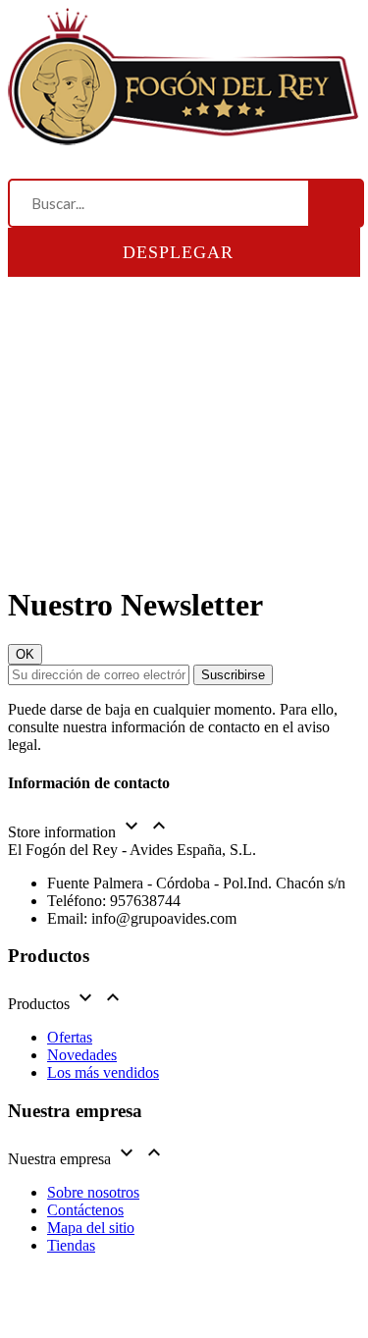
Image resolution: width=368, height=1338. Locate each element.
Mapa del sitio (90, 1227)
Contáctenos (85, 1210)
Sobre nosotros (93, 1192)
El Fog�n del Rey (130, 1297)
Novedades (82, 1054)
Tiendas (71, 1245)
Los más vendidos (103, 1072)
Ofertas (69, 1037)
